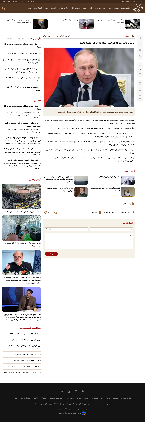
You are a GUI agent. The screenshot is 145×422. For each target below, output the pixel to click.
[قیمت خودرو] (140, 91)
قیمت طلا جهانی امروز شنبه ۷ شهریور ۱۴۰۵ (27, 354)
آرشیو (8, 1)
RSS (3, 1)
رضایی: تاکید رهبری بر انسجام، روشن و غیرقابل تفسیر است (60, 189)
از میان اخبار (130, 171)
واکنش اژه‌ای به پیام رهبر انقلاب (109, 177)
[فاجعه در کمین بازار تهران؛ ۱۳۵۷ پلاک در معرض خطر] (21, 196)
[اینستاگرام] (69, 391)
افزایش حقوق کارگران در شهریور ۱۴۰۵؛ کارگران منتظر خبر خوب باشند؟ (22, 244)
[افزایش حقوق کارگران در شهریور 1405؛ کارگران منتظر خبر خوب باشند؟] (21, 228)
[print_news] (140, 43)
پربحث (9, 38)
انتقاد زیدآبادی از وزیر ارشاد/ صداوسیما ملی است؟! (105, 189)
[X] (76, 391)
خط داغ (37, 100)
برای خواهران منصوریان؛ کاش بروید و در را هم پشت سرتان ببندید (23, 125)
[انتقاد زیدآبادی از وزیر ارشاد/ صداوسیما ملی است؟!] (128, 192)
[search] (3, 8)
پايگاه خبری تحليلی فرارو (68, 409)
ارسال (51, 254)
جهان (29, 8)
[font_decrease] (140, 73)
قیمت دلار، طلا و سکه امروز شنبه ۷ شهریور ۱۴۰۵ (21, 148)
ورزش (110, 8)
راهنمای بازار (76, 8)
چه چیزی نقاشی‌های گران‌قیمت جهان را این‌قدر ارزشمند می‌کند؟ (19, 21)
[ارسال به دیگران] (140, 49)
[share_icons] (140, 55)
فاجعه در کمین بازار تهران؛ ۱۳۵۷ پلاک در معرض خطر (24, 211)
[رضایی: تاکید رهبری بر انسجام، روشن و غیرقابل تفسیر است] (81, 192)
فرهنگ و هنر (38, 8)
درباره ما (21, 1)
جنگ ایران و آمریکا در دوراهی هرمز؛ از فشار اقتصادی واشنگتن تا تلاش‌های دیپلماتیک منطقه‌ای (58, 179)
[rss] (82, 391)
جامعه (47, 8)
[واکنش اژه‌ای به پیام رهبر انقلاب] (128, 180)
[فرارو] (138, 8)
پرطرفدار (20, 38)
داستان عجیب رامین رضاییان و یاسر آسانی (22, 53)
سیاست (116, 8)
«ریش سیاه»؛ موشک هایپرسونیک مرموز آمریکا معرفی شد (22, 108)
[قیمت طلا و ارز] (140, 84)
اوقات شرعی (53, 403)
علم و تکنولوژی (100, 8)
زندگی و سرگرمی (63, 8)
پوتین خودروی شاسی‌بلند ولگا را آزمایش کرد (26, 339)
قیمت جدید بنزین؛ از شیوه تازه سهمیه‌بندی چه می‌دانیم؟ (111, 21)
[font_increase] (140, 65)
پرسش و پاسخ (65, 403)
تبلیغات (27, 1)
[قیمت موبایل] (140, 97)
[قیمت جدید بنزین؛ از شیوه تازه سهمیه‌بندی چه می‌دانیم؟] (132, 24)
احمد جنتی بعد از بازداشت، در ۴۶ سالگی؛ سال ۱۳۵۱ (24, 366)
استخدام (33, 1)
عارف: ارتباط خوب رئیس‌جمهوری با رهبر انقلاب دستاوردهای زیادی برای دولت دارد (23, 70)
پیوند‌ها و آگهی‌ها (79, 403)
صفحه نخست (125, 8)
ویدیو (84, 8)
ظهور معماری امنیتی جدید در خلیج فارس (23, 160)
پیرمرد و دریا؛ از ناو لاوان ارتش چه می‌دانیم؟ (22, 137)
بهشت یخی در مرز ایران (70, 20)
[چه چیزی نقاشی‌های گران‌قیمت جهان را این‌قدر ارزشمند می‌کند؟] (40, 24)
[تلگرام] (62, 391)
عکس (91, 8)
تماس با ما (14, 1)
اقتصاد (53, 8)
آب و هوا (44, 403)
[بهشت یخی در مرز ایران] (86, 24)
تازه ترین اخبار (34, 38)
